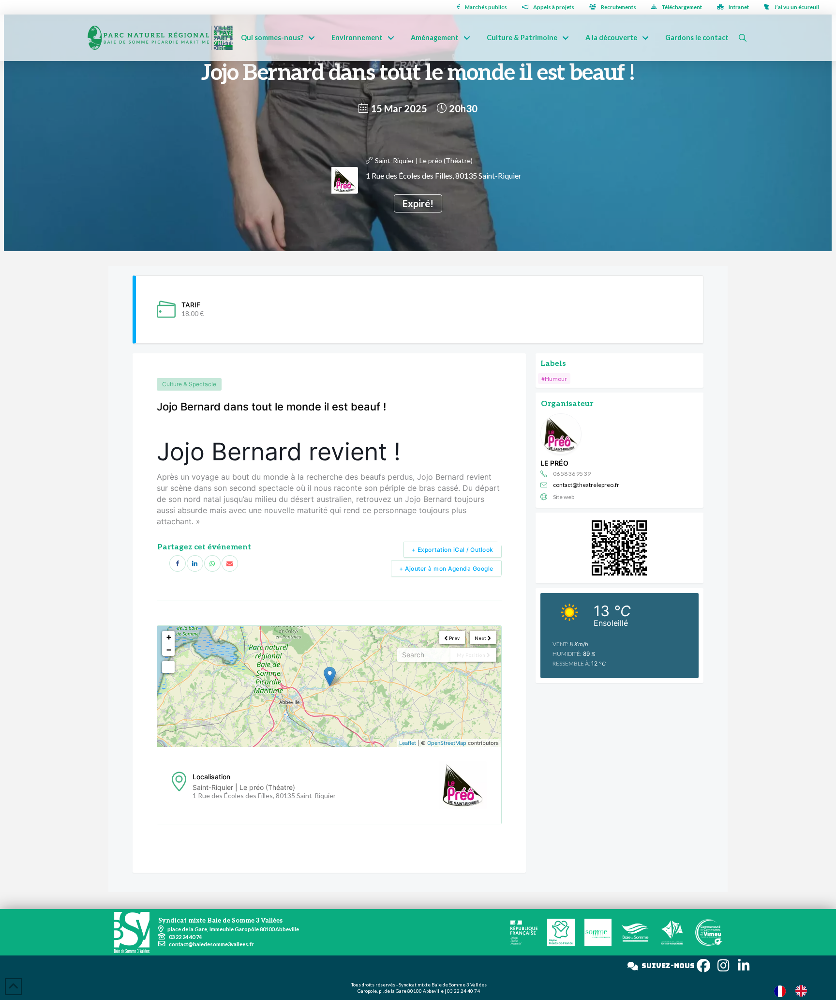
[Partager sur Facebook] (177, 563)
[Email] (230, 563)
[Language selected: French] (795, 991)
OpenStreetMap (446, 743)
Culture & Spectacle (189, 384)
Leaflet (407, 743)
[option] (804, 991)
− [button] (169, 649)
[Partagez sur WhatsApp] (212, 563)
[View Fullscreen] (168, 667)
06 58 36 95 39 (572, 473)
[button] (742, 37)
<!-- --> (328, 686)
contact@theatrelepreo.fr (586, 484)
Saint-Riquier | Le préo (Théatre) (424, 160)
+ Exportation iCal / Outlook (452, 549)
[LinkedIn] (195, 563)
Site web (563, 496)
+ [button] (169, 637)
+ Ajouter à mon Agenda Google (446, 568)
